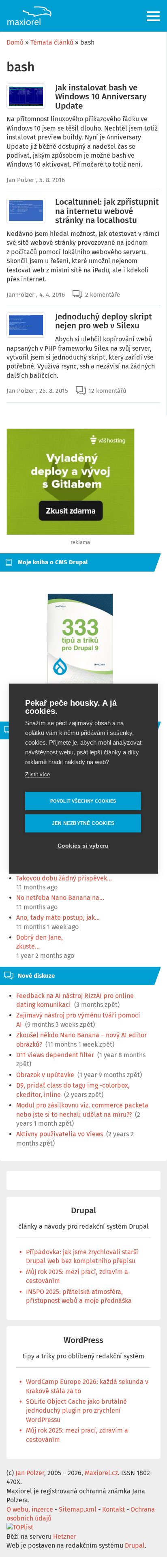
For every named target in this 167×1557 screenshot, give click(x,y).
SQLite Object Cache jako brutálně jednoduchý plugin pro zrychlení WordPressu (76, 1411)
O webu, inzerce (29, 1509)
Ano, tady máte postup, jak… (58, 917)
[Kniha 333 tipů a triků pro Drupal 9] (80, 638)
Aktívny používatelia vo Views (59, 1134)
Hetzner (64, 1536)
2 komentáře (102, 294)
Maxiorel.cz (101, 1473)
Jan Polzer (20, 180)
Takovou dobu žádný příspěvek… (64, 878)
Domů (15, 42)
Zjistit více (37, 774)
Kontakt (113, 1509)
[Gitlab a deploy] (70, 533)
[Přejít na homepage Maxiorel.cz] (29, 15)
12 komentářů (107, 390)
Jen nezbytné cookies (83, 823)
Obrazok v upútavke (45, 1075)
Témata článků (51, 42)
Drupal (83, 1211)
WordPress (83, 1340)
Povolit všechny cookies (83, 800)
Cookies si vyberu (83, 845)
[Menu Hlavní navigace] (154, 16)
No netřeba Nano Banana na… (60, 898)
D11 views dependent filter (55, 1055)
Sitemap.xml (77, 1509)
